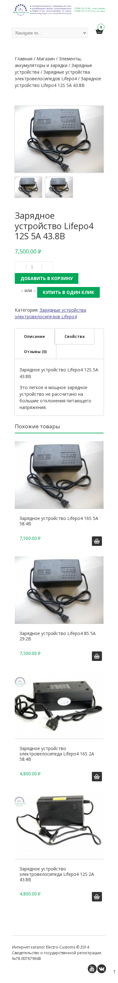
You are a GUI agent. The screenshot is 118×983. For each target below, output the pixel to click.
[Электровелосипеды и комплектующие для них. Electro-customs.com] (59, 10)
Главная (23, 59)
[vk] (101, 969)
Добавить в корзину (46, 278)
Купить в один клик (68, 292)
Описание (34, 336)
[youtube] (92, 969)
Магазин (46, 59)
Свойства (75, 336)
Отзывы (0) (35, 351)
